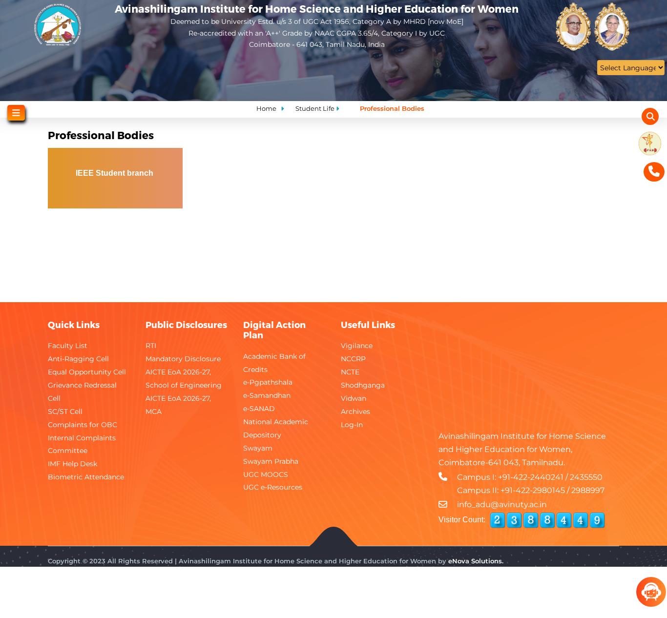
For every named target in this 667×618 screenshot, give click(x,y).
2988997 (587, 490)
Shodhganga (363, 385)
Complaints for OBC (82, 424)
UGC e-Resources (272, 487)
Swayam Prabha (270, 461)
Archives (355, 411)
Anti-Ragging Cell (78, 358)
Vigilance (357, 345)
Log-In (352, 424)
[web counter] (547, 520)
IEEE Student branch (115, 173)
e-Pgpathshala (267, 382)
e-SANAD (259, 408)
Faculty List (67, 345)
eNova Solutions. (475, 561)
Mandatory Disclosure (183, 358)
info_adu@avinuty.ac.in (502, 504)
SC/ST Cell (65, 411)
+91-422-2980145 (532, 490)
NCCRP (353, 358)
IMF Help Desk (72, 463)
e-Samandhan (267, 395)
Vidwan (353, 398)
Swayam (257, 448)
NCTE (350, 372)
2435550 (586, 477)
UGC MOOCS (265, 474)
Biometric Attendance (86, 477)
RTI (151, 345)
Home (266, 108)
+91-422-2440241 (530, 477)
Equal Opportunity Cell (87, 372)
